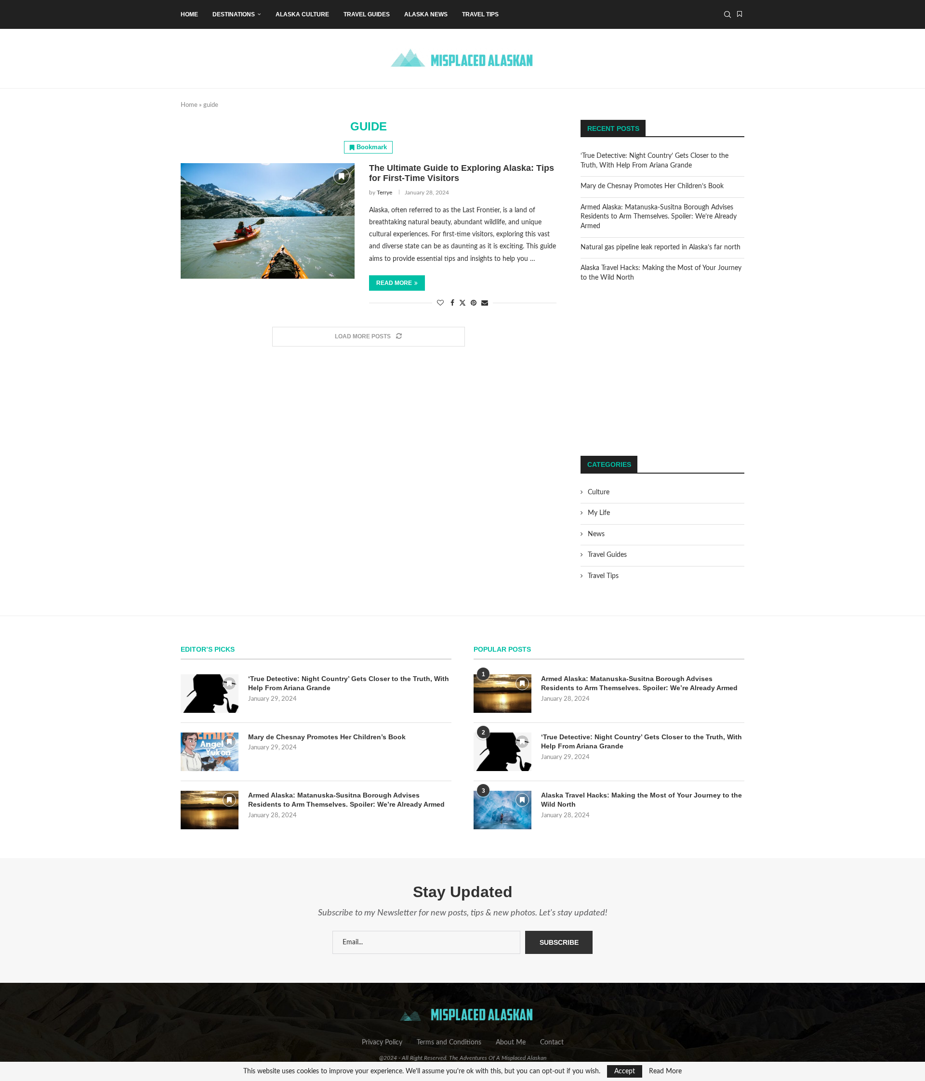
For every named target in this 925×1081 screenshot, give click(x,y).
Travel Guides (367, 14)
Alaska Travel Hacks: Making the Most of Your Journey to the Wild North (641, 800)
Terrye (384, 192)
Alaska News (426, 14)
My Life (599, 513)
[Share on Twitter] (462, 303)
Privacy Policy (382, 1042)
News (596, 534)
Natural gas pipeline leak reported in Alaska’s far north (660, 247)
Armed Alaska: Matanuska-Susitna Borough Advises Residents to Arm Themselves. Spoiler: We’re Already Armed (659, 217)
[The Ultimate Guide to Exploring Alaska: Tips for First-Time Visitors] (268, 221)
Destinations (233, 14)
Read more (394, 283)
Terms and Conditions (449, 1042)
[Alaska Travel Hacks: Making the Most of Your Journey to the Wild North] (502, 810)
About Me (511, 1042)
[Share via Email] (484, 303)
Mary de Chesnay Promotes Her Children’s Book (652, 186)
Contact (552, 1042)
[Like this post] (440, 303)
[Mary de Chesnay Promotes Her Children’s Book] (209, 752)
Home (189, 14)
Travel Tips (480, 14)
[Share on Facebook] (452, 303)
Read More (665, 1071)
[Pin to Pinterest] (473, 303)
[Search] (727, 14)
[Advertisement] (662, 369)
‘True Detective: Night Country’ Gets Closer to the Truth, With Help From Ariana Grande (348, 683)
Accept (624, 1071)
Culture (598, 492)
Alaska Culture (302, 14)
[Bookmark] (739, 14)
